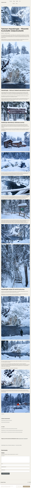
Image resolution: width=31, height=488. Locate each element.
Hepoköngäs (3, 445)
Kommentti (3, 455)
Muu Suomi (17, 445)
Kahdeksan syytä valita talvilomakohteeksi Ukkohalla (9, 428)
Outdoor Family (3, 2)
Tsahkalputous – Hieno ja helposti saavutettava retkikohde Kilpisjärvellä (12, 430)
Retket (20, 445)
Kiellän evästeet (19, 486)
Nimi (2, 463)
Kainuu (6, 445)
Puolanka (9, 445)
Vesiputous (13, 445)
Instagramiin (20, 438)
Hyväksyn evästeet (26, 486)
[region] (15, 486)
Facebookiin (25, 438)
